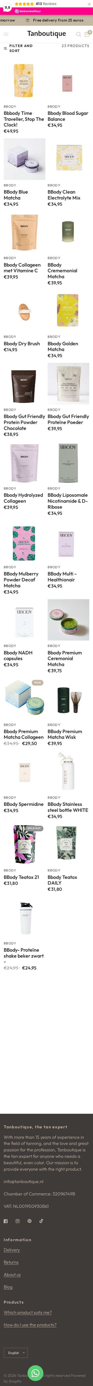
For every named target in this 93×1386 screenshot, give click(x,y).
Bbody (10, 106)
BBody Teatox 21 (21, 877)
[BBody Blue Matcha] (24, 159)
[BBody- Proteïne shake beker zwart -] (24, 917)
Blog (8, 1287)
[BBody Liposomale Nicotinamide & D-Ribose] (68, 462)
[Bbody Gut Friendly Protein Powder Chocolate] (24, 383)
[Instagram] (21, 1221)
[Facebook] (9, 1221)
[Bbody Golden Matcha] (68, 311)
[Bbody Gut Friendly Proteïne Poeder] (68, 383)
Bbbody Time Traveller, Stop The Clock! (24, 119)
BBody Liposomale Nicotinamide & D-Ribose (68, 501)
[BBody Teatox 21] (24, 844)
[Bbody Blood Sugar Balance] (68, 80)
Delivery (12, 1250)
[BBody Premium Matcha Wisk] (68, 698)
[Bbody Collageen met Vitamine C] (24, 232)
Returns (11, 1262)
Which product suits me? (28, 1312)
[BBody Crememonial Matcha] (68, 232)
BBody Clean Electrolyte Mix (64, 195)
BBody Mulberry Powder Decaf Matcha (21, 579)
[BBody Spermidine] (24, 771)
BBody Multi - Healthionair (62, 577)
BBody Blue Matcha (16, 195)
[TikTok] (44, 1220)
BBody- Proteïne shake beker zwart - (24, 956)
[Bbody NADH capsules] (24, 620)
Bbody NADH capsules (18, 656)
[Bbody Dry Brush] (24, 311)
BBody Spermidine (24, 804)
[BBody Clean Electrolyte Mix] (68, 159)
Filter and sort (21, 48)
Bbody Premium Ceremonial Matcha (65, 658)
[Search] (79, 34)
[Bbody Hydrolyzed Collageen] (24, 462)
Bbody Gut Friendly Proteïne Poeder (68, 419)
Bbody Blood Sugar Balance (68, 116)
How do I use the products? (30, 1325)
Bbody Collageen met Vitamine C (22, 268)
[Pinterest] (33, 1220)
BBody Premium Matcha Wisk (65, 734)
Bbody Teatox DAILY (62, 880)
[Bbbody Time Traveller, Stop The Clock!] (24, 80)
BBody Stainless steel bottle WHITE (68, 807)
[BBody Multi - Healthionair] (68, 541)
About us (12, 1274)
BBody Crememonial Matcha (62, 270)
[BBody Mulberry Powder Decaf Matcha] (24, 541)
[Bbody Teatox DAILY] (68, 844)
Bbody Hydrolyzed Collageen (23, 498)
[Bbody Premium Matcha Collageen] (24, 698)
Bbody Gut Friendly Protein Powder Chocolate (24, 422)
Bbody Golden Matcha (63, 346)
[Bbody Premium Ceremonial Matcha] (68, 620)
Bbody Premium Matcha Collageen (24, 734)
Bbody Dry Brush (22, 343)
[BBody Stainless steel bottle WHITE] (68, 771)
